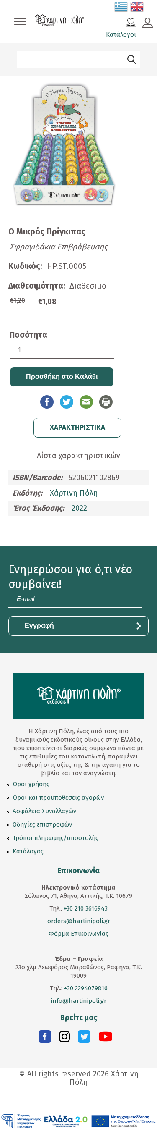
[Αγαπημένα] (131, 24)
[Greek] (121, 8)
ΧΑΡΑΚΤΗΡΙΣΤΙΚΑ (77, 427)
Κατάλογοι (121, 34)
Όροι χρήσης (31, 784)
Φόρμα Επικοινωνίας (78, 933)
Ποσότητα (28, 335)
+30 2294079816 (85, 988)
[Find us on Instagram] (64, 1038)
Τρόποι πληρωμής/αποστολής (55, 838)
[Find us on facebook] (45, 1038)
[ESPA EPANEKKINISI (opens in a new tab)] (78, 1120)
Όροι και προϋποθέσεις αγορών (58, 797)
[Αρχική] (59, 21)
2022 (79, 508)
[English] (137, 8)
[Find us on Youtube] (105, 1038)
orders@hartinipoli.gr (78, 921)
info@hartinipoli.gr (78, 1001)
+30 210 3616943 (86, 908)
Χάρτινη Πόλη (74, 493)
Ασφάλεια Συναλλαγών (44, 811)
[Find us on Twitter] (84, 1038)
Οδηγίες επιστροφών (42, 824)
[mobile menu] (20, 22)
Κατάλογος (28, 851)
